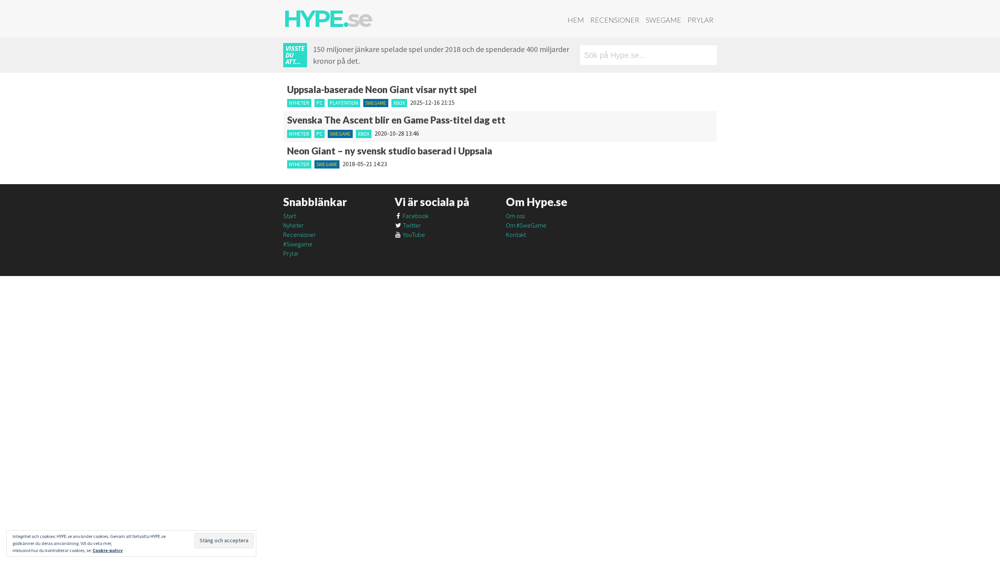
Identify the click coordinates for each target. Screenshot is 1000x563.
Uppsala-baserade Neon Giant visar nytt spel (382, 89)
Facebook (415, 216)
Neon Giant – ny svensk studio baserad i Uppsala (389, 150)
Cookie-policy (108, 550)
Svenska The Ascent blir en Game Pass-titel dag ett (396, 120)
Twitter (411, 225)
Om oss (515, 216)
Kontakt (516, 234)
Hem (576, 20)
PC (319, 103)
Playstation (344, 103)
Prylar (701, 20)
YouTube (413, 234)
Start (289, 216)
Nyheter (299, 103)
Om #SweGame (526, 225)
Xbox (399, 103)
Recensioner (614, 20)
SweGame (663, 20)
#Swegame (297, 244)
